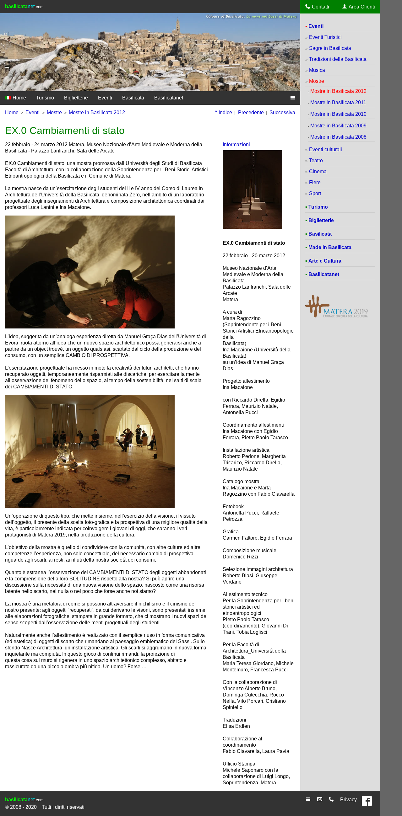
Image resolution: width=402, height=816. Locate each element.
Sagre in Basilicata (330, 48)
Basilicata (133, 97)
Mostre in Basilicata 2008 (338, 137)
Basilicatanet (168, 97)
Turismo (45, 97)
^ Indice (223, 112)
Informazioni (236, 144)
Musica (317, 70)
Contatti (320, 6)
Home (18, 97)
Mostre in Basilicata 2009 (338, 125)
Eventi (105, 97)
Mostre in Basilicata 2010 (338, 114)
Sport (315, 193)
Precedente (251, 112)
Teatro (316, 160)
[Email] (320, 799)
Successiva (282, 112)
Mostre (54, 112)
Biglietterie (76, 97)
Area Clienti (362, 6)
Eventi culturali (325, 149)
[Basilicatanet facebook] (368, 803)
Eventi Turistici (325, 37)
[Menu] (309, 799)
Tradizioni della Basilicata (338, 59)
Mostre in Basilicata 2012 (97, 112)
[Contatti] (332, 799)
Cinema (318, 171)
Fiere (315, 182)
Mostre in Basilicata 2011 (338, 102)
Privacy (348, 799)
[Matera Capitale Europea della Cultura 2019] (336, 317)
